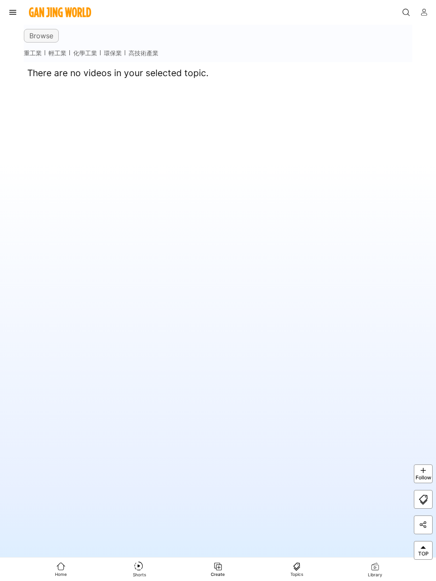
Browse (41, 35)
